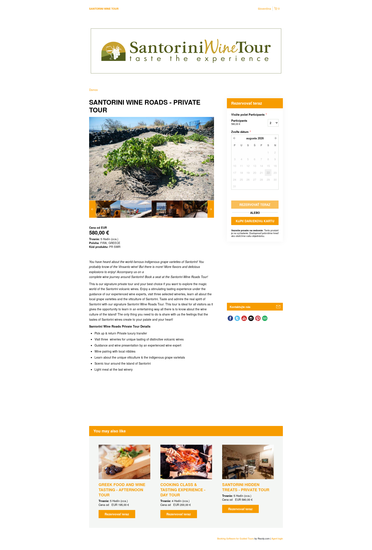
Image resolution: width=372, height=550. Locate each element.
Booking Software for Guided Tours (235, 538)
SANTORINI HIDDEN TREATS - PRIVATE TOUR (245, 487)
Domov (93, 90)
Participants (239, 122)
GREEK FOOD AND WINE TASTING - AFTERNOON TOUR (122, 490)
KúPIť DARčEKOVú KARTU (255, 221)
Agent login (277, 538)
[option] (104, 209)
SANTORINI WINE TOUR (104, 9)
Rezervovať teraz (117, 514)
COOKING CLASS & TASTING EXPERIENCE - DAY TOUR (182, 490)
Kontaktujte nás (240, 307)
